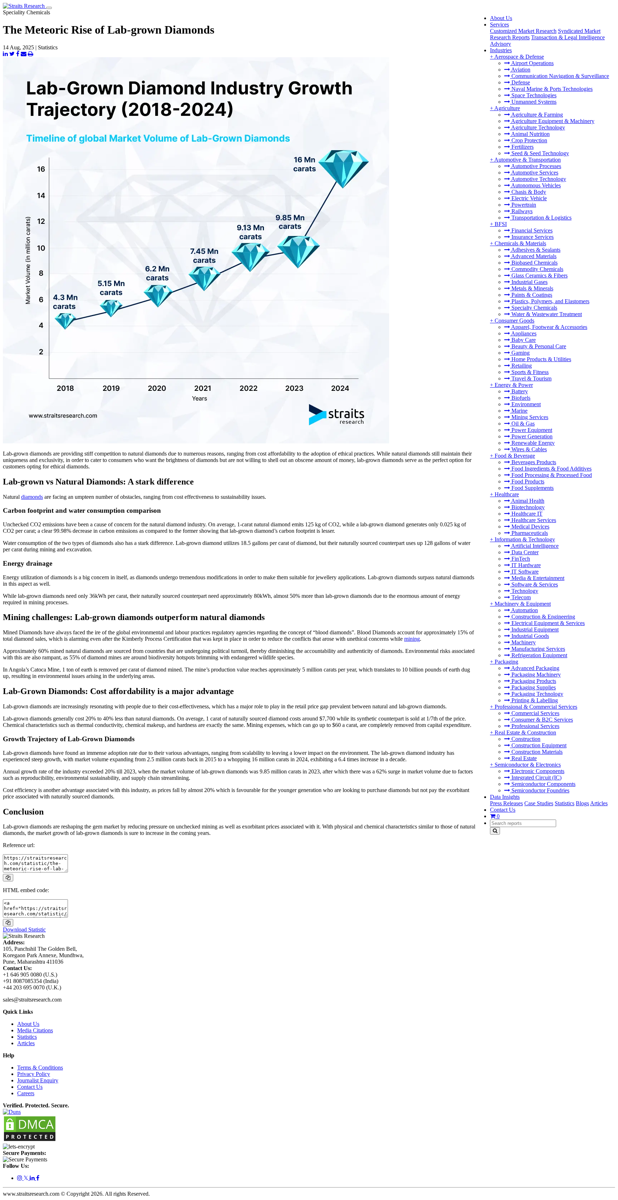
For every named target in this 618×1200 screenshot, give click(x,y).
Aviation (520, 70)
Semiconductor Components (542, 784)
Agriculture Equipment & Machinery (552, 121)
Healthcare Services (533, 520)
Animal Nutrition (530, 134)
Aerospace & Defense (519, 57)
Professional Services (534, 726)
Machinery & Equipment (523, 604)
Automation (524, 610)
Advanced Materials (533, 256)
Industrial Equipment (534, 629)
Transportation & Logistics (541, 218)
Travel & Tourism (530, 378)
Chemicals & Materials (520, 243)
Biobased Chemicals (534, 263)
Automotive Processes (535, 166)
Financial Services (531, 230)
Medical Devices (529, 526)
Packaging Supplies (533, 687)
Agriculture (507, 108)
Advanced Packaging (534, 668)
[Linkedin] (33, 1178)
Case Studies (538, 803)
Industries (501, 50)
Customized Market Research (523, 31)
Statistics (564, 803)
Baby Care (523, 340)
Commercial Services (534, 713)
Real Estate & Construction (525, 732)
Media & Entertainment (537, 578)
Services (499, 24)
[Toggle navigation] (49, 8)
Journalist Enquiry (37, 1080)
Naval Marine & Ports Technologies (551, 89)
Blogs (582, 803)
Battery (519, 391)
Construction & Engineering (542, 617)
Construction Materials (536, 752)
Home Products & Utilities (540, 359)
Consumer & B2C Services (541, 720)
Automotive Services (534, 172)
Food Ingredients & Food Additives (551, 469)
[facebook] (37, 1178)
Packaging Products (533, 681)
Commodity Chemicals (536, 269)
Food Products (527, 481)
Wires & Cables (528, 449)
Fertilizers (522, 147)
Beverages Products (533, 462)
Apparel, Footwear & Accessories (548, 327)
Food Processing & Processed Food (551, 475)
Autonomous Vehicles (535, 185)
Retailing (521, 366)
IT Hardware (525, 565)
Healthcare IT (526, 514)
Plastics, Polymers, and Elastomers (549, 301)
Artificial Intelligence (534, 546)
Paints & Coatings (531, 295)
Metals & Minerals (531, 288)
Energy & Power (514, 385)
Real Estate (523, 758)
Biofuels (520, 398)
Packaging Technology (536, 694)
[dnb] (12, 1112)
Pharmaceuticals (529, 533)
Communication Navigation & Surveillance (559, 76)
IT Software (524, 572)
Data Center (524, 552)
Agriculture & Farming (536, 115)
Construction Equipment (538, 745)
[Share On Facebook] (17, 54)
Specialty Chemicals (533, 308)
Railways (521, 211)
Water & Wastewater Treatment (546, 314)
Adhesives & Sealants (535, 250)
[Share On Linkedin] (5, 54)
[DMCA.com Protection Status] (30, 1140)
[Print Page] (30, 54)
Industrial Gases (529, 282)
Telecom (520, 597)
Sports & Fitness (529, 372)
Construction (525, 739)
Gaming (520, 353)
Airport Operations (532, 63)
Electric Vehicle (528, 198)
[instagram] (20, 1178)
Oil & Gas (522, 424)
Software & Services (534, 584)
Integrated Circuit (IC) (535, 777)
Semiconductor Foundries (539, 790)
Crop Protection (528, 140)
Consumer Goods (514, 321)
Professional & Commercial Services (536, 707)
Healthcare (507, 494)
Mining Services (529, 417)
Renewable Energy (532, 443)
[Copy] (8, 877)
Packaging (506, 662)
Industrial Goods (529, 636)
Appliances (523, 333)
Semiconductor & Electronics (528, 765)
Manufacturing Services (537, 649)
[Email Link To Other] (23, 54)
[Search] (495, 831)
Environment (525, 404)
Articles (599, 803)
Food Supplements (532, 488)
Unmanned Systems (533, 102)
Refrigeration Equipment (538, 655)
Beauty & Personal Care (538, 346)
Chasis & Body (528, 192)
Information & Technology (525, 539)
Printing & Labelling (534, 700)
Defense (520, 82)
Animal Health (527, 501)
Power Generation (531, 436)
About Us (501, 18)
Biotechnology (527, 507)
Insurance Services (532, 237)
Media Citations (35, 1030)
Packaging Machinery (535, 675)
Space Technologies (533, 95)
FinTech (520, 559)
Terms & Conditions (40, 1067)
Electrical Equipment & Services (547, 623)
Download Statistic (24, 929)
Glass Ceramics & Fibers (539, 275)
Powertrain (523, 205)
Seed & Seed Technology (539, 153)
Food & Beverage (515, 456)
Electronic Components (537, 771)
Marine (519, 411)
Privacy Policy (33, 1074)
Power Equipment (531, 430)
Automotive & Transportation (527, 160)
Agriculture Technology (537, 127)
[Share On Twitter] (12, 54)
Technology (524, 591)
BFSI (501, 224)
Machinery (523, 642)
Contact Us (502, 810)
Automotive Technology (538, 179)
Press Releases (506, 803)
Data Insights (505, 797)
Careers (25, 1093)
